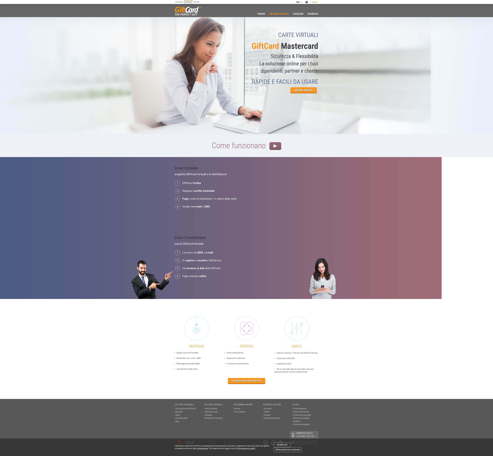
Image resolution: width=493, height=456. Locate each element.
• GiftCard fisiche (210, 409)
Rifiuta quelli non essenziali (287, 449)
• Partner (236, 409)
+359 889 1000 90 (305, 436)
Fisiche (261, 13)
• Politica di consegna (300, 418)
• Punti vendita (239, 412)
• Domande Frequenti (271, 418)
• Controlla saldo (181, 418)
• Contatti (266, 415)
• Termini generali (299, 409)
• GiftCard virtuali (210, 412)
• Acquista (178, 412)
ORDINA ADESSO (303, 90)
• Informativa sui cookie (301, 415)
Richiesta (313, 13)
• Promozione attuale (300, 424)
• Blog (176, 421)
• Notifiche (296, 421)
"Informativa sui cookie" (245, 448)
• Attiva (177, 415)
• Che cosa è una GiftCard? (185, 409)
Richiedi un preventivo (246, 380)
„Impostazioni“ (203, 448)
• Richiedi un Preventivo (213, 418)
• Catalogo (208, 415)
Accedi (314, 2)
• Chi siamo (267, 409)
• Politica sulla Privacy (301, 412)
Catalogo (298, 13)
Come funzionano (240, 145)
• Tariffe (266, 412)
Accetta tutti (282, 445)
